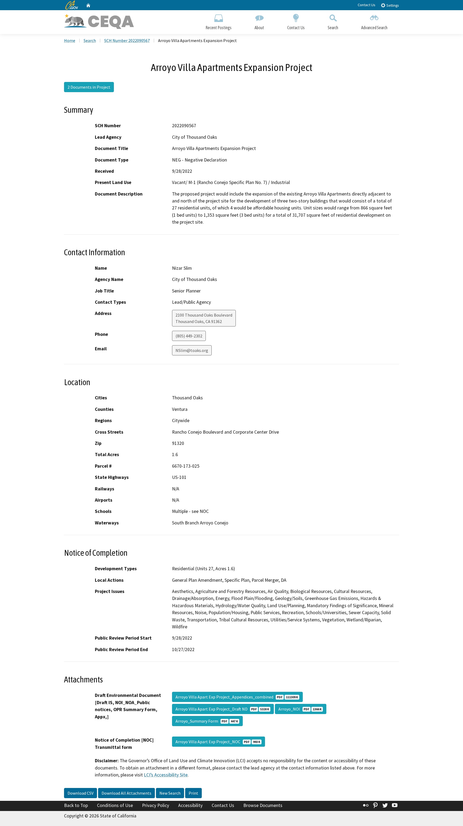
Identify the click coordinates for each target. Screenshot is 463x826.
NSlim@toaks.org (192, 350)
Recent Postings (219, 27)
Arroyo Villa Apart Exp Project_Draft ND (222, 709)
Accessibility (190, 805)
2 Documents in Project (89, 87)
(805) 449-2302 (189, 336)
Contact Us (366, 4)
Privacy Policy (155, 805)
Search (333, 27)
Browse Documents (262, 805)
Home (69, 40)
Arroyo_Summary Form (207, 721)
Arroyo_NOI (300, 709)
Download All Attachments (126, 793)
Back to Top (76, 805)
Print (193, 793)
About (259, 27)
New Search (170, 793)
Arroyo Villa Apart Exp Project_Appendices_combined (237, 697)
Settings (392, 5)
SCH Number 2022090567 (127, 40)
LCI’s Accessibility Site (166, 775)
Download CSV (81, 793)
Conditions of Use (115, 805)
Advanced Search (374, 27)
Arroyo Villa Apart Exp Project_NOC (218, 741)
